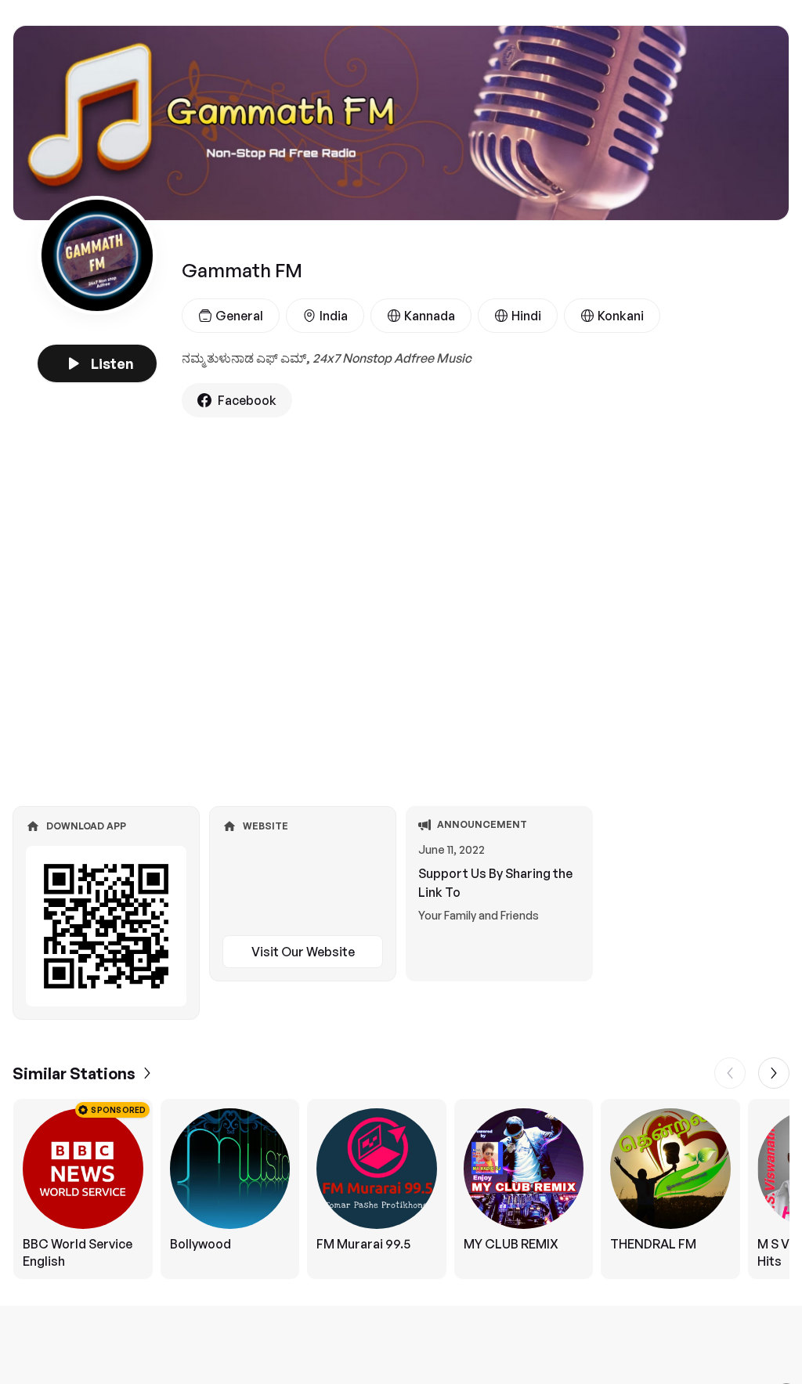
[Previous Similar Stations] (730, 1073)
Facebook (247, 400)
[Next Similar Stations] (773, 1073)
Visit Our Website (303, 951)
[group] (401, 1189)
